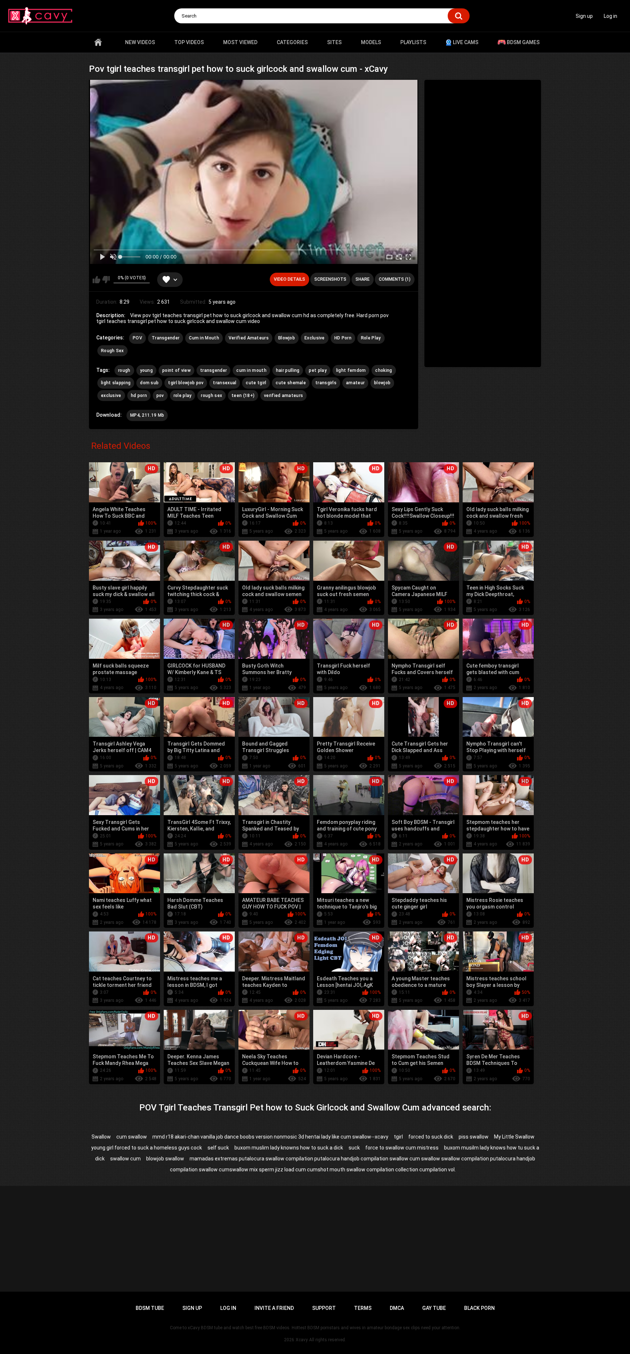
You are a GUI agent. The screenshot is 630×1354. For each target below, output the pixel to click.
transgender (213, 370)
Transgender (165, 338)
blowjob (382, 382)
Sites (334, 42)
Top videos (189, 42)
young (146, 370)
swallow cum (125, 1159)
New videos (140, 42)
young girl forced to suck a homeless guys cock (146, 1148)
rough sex (211, 395)
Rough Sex (112, 350)
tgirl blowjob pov (185, 382)
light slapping (116, 382)
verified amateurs (283, 395)
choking (383, 370)
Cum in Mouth (204, 338)
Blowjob (286, 338)
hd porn (139, 395)
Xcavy (302, 1339)
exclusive (111, 395)
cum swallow (131, 1137)
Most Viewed (240, 42)
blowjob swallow (165, 1159)
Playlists (413, 42)
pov (160, 395)
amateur (355, 382)
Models (371, 42)
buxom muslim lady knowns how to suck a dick (288, 1148)
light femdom (351, 370)
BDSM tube (150, 1308)
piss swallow (474, 1137)
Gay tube (434, 1308)
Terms (363, 1308)
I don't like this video (106, 279)
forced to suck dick (430, 1137)
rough (124, 370)
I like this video (96, 279)
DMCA (397, 1308)
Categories (292, 42)
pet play (317, 370)
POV (137, 338)
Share (362, 279)
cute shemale (291, 382)
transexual (224, 382)
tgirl (398, 1137)
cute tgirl (256, 382)
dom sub (149, 382)
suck (354, 1148)
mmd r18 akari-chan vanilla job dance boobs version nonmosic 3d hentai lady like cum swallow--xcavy (270, 1137)
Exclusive (314, 338)
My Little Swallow (514, 1137)
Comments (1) (395, 279)
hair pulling (288, 370)
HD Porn (342, 338)
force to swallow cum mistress (402, 1148)
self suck (218, 1148)
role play (183, 395)
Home (98, 42)
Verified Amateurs (249, 338)
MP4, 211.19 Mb (147, 415)
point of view (176, 370)
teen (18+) (243, 395)
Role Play (371, 338)
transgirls (326, 382)
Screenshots (330, 279)
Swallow (101, 1137)
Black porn (479, 1308)
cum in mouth (251, 370)
